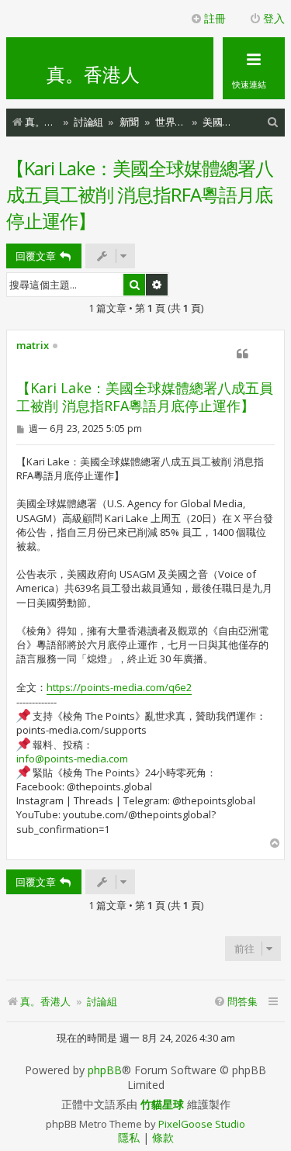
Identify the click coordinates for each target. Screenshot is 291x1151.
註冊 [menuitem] (215, 18)
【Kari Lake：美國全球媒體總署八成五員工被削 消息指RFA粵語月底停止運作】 (139, 194)
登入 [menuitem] (274, 18)
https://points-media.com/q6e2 (119, 687)
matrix (32, 346)
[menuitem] (273, 122)
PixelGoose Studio (201, 1124)
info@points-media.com (72, 759)
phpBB (105, 1070)
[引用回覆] (242, 354)
